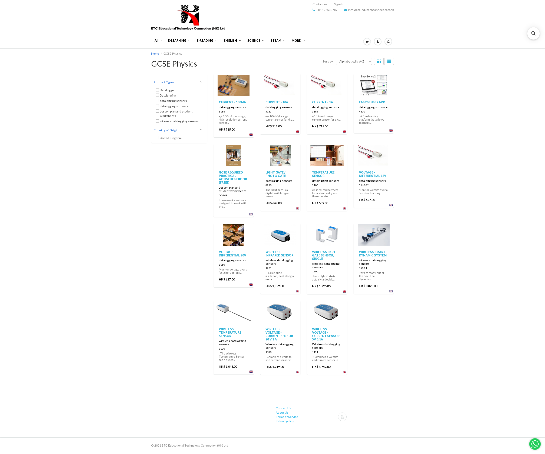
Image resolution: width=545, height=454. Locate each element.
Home (155, 53)
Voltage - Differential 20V (232, 253)
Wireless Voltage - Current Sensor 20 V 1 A (279, 334)
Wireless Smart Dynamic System (373, 253)
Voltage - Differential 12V (372, 174)
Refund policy (285, 421)
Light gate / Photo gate (275, 174)
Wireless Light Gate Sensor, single (324, 255)
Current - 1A (322, 102)
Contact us (320, 4)
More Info (234, 83)
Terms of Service (287, 416)
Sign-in (338, 4)
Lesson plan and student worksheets (176, 114)
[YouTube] (342, 417)
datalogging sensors (173, 100)
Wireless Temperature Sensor (230, 332)
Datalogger (167, 90)
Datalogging (168, 95)
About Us (282, 412)
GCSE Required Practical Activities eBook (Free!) (233, 177)
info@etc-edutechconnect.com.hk (371, 9)
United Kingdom (171, 138)
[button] (533, 33)
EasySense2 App (372, 102)
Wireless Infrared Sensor (279, 253)
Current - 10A (276, 102)
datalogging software (174, 106)
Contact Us (283, 408)
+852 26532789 (326, 9)
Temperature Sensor (323, 174)
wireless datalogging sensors (179, 121)
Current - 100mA (232, 102)
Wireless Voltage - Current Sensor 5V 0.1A (326, 334)
